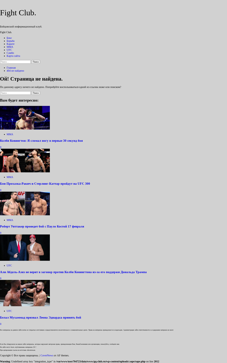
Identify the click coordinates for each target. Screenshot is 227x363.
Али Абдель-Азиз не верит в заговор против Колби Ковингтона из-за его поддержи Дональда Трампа (73, 272)
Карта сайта (13, 55)
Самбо (10, 52)
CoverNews (47, 355)
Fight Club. (18, 12)
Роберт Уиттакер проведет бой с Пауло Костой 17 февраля (42, 226)
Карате (10, 43)
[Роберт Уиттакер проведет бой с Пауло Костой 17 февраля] (25, 214)
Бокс (9, 37)
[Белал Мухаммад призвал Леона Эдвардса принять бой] (25, 305)
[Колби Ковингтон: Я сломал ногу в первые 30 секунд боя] (25, 128)
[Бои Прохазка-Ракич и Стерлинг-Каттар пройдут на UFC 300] (25, 171)
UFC (9, 49)
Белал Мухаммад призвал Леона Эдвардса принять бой (40, 317)
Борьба (10, 40)
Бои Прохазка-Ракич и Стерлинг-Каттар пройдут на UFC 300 (45, 183)
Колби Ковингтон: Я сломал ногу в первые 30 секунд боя (41, 140)
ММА (10, 46)
